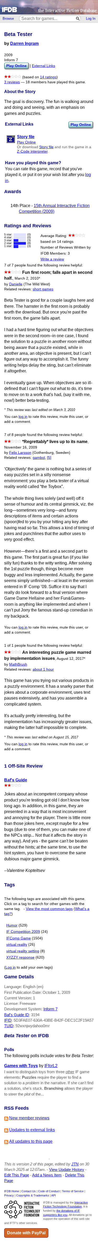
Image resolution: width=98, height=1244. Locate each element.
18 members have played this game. (56, 82)
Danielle (15, 284)
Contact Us (28, 1191)
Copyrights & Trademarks (32, 1195)
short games (43, 289)
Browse (8, 18)
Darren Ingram (24, 43)
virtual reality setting (22, 951)
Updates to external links (32, 1130)
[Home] (49, 7)
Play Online (81, 124)
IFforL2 (50, 1065)
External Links (43, 66)
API (53, 1195)
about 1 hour (43, 669)
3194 (35, 1014)
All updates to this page (31, 1141)
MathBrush (18, 664)
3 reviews (12, 82)
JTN (75, 1164)
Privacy (9, 1195)
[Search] (78, 18)
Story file (46, 147)
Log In (90, 18)
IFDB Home (11, 1191)
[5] (49, 458)
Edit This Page (16, 1175)
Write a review (52, 259)
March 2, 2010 (27, 278)
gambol (39, 458)
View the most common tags (49, 909)
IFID (7, 1020)
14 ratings (48, 77)
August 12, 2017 (71, 659)
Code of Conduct (49, 1191)
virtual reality (16, 945)
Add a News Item (47, 1175)
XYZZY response (20, 957)
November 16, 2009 (20, 447)
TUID (8, 1026)
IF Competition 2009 (23, 932)
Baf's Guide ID (16, 1014)
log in (23, 417)
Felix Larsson (20, 453)
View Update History (66, 1169)
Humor (12, 925)
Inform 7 (50, 1009)
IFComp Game (18, 938)
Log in (10, 967)
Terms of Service (73, 1191)
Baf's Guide (15, 780)
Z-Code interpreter (32, 151)
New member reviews (29, 1118)
